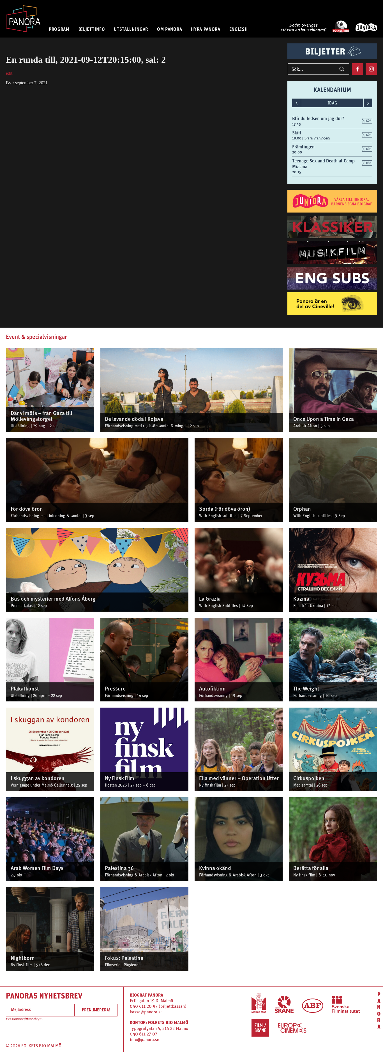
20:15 (296, 172)
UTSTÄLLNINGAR (131, 29)
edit (9, 73)
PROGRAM (59, 29)
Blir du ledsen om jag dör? (318, 118)
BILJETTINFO (92, 29)
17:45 (296, 124)
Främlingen (303, 147)
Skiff (296, 133)
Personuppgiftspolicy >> (24, 1019)
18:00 (297, 138)
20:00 (297, 152)
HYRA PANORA (205, 29)
